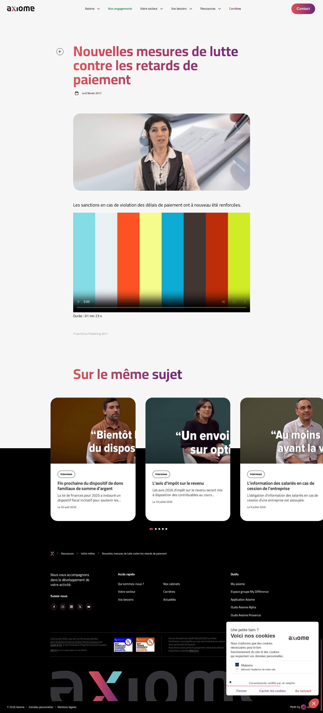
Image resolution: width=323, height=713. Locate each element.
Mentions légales (67, 707)
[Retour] (60, 51)
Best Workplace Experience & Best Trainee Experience (75, 642)
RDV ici (54, 650)
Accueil (52, 554)
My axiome (238, 584)
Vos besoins (126, 600)
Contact (303, 9)
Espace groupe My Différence (250, 592)
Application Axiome (243, 600)
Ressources (67, 553)
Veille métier (88, 553)
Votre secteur (126, 592)
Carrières (169, 592)
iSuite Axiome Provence (246, 615)
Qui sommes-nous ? (131, 584)
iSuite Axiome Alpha (243, 607)
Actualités (169, 600)
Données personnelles (41, 707)
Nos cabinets (171, 584)
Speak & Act (56, 645)
